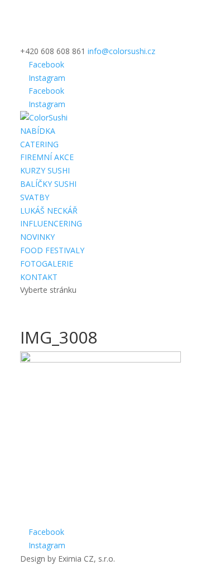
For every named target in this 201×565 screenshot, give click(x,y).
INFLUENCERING (51, 223)
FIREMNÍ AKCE (47, 157)
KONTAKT (39, 277)
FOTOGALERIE (46, 263)
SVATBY (34, 197)
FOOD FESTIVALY (52, 250)
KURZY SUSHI (45, 170)
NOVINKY (37, 236)
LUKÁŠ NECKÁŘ (49, 210)
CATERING (39, 144)
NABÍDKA (37, 130)
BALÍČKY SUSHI (48, 183)
